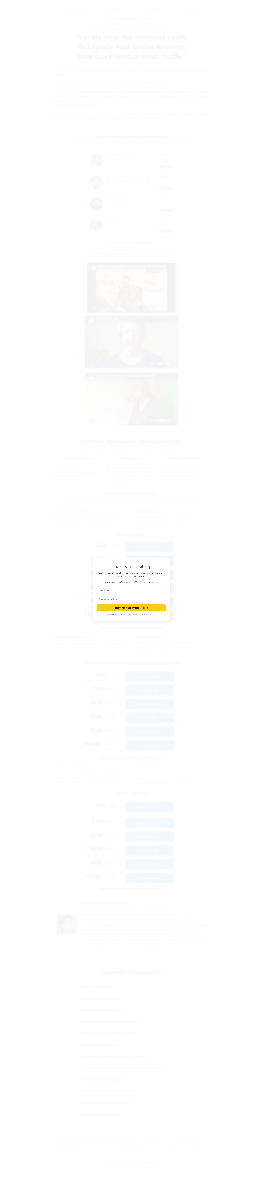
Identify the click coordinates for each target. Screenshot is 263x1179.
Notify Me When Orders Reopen (131, 608)
